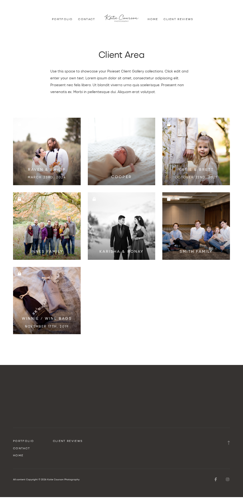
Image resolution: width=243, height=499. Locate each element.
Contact (86, 19)
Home (153, 19)
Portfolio (62, 19)
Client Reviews (178, 19)
